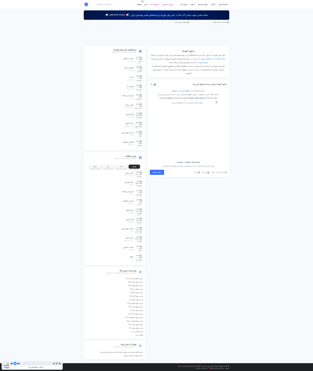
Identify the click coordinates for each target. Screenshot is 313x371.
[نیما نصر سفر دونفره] (221, 22)
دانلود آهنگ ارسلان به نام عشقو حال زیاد (209, 84)
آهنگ (213, 4)
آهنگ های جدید (203, 59)
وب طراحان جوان (201, 368)
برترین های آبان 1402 (136, 296)
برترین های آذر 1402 (136, 293)
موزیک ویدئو (203, 4)
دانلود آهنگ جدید (219, 59)
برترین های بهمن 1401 (136, 328)
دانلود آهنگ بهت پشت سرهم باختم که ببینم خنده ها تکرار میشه (121, 352)
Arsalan (169, 98)
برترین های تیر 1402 (136, 310)
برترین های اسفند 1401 (136, 324)
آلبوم (193, 4)
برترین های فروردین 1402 (135, 321)
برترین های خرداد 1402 (136, 314)
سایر (146, 4)
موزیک (204, 172)
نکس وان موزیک (189, 366)
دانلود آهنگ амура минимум (133, 356)
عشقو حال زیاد (184, 91)
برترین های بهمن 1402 (136, 286)
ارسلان (174, 91)
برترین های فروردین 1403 (134, 278)
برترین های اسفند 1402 (135, 282)
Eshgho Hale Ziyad (195, 98)
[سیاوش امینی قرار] (182, 22)
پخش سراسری (167, 4)
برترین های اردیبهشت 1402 (134, 317)
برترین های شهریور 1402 (135, 303)
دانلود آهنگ (188, 51)
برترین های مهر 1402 (136, 300)
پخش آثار (184, 4)
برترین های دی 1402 (136, 289)
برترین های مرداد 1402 (136, 307)
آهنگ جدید (139, 335)
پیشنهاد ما (155, 4)
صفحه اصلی (223, 4)
